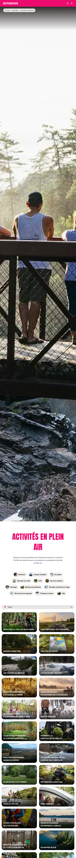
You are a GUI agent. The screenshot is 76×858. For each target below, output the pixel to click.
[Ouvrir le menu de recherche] (71, 3)
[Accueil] (10, 3)
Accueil (7, 10)
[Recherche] (67, 3)
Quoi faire (15, 10)
